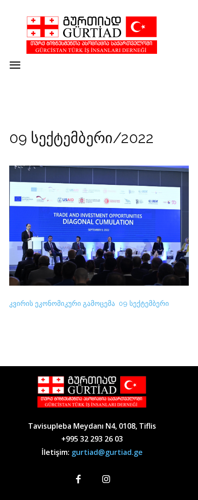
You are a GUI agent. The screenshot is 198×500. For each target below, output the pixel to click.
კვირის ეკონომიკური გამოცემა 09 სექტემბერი (89, 303)
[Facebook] (78, 479)
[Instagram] (105, 479)
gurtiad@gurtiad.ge (107, 452)
